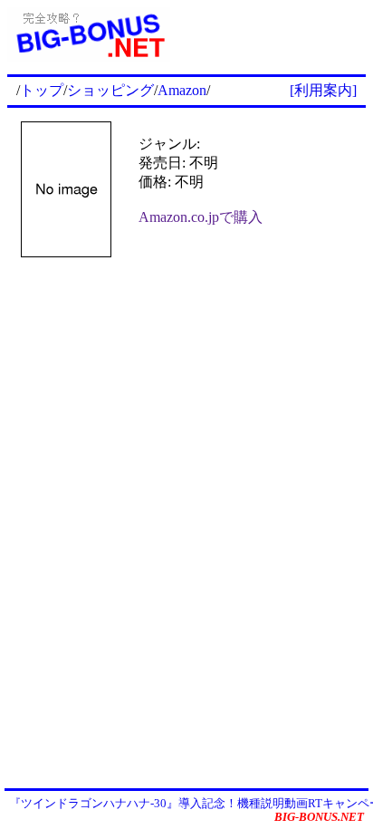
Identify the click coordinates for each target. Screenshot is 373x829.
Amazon (182, 90)
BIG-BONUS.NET (319, 817)
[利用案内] (323, 90)
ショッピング (110, 90)
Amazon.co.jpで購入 (201, 217)
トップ (41, 90)
